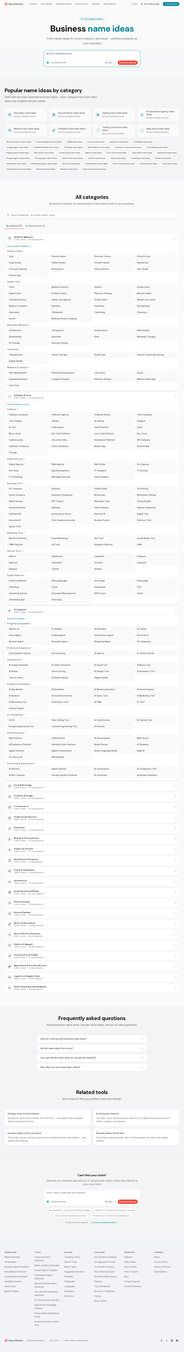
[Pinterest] (172, 1340)
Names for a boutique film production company (115, 1210)
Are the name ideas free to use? (56, 1048)
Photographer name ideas (46, 158)
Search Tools (70, 1262)
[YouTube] (177, 1340)
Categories (69, 1281)
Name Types (70, 1267)
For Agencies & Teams (105, 1262)
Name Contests (12, 1291)
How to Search (131, 1271)
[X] (161, 1340)
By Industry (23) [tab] (14, 226)
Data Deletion (160, 1271)
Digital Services (15, 459)
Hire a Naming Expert (104, 1271)
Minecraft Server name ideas (18, 142)
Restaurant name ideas (167, 153)
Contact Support (132, 1281)
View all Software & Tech (17, 404)
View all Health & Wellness (18, 246)
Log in (134, 4)
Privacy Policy (160, 1262)
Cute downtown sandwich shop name (71, 1216)
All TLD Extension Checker (47, 1300)
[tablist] (92, 226)
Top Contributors (102, 1286)
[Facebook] (166, 1340)
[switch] (48, 63)
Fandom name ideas (96, 142)
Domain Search (81, 4)
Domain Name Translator (46, 1270)
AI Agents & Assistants (18, 623)
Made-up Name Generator (47, 1265)
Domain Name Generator (16, 1276)
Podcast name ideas (148, 164)
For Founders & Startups (105, 1257)
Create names (171, 4)
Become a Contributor (104, 1291)
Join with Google (151, 4)
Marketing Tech (15, 533)
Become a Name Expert (105, 1276)
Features (33, 4)
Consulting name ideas (140, 158)
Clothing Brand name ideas (96, 164)
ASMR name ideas (74, 142)
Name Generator (12, 1257)
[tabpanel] (92, 613)
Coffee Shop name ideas (69, 153)
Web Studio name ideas (44, 153)
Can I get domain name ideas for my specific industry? (68, 1057)
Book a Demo (100, 1301)
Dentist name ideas (163, 158)
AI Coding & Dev (15, 714)
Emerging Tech (14, 483)
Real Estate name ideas (16, 164)
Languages (69, 1286)
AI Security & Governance (20, 763)
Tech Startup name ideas (157, 147)
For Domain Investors (104, 1267)
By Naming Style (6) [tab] (35, 226)
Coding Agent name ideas (17, 147)
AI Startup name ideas (73, 147)
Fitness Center (14, 251)
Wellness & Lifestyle (17, 367)
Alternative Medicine (17, 325)
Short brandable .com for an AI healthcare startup (69, 1210)
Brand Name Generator (15, 1271)
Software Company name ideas (128, 147)
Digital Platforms (15, 575)
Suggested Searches (74, 1271)
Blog (126, 1276)
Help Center (130, 1262)
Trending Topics (72, 1257)
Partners (98, 1281)
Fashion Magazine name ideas (49, 142)
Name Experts (110, 4)
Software (11, 409)
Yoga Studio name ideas (142, 153)
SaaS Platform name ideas (99, 147)
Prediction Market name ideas (46, 147)
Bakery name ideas (93, 153)
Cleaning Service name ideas (18, 169)
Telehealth (12, 349)
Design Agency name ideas (18, 158)
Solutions (96, 4)
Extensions (69, 1291)
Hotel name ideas (169, 164)
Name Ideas (10, 1286)
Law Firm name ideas (97, 158)
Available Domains (64, 4)
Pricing (97, 1296)
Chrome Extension (132, 1286)
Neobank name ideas (71, 164)
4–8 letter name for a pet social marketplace (110, 1216)
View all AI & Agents (15, 619)
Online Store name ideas (72, 158)
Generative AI (14, 659)
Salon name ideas (118, 158)
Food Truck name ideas (117, 153)
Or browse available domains (103, 1222)
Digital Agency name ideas (17, 153)
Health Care (13, 281)
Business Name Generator (17, 1267)
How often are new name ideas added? (60, 1067)
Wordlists (68, 1276)
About (157, 1257)
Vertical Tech (14, 551)
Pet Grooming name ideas (124, 164)
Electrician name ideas (45, 169)
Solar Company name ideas (94, 169)
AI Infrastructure (15, 733)
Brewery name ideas (69, 169)
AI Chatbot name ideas (143, 142)
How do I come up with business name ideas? (63, 1039)
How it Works (46, 4)
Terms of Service (162, 1267)
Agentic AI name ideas (119, 142)
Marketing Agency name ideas (44, 164)
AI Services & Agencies (19, 648)
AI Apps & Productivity (18, 684)
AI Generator (11, 1262)
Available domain (59, 63)
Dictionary (69, 1296)
